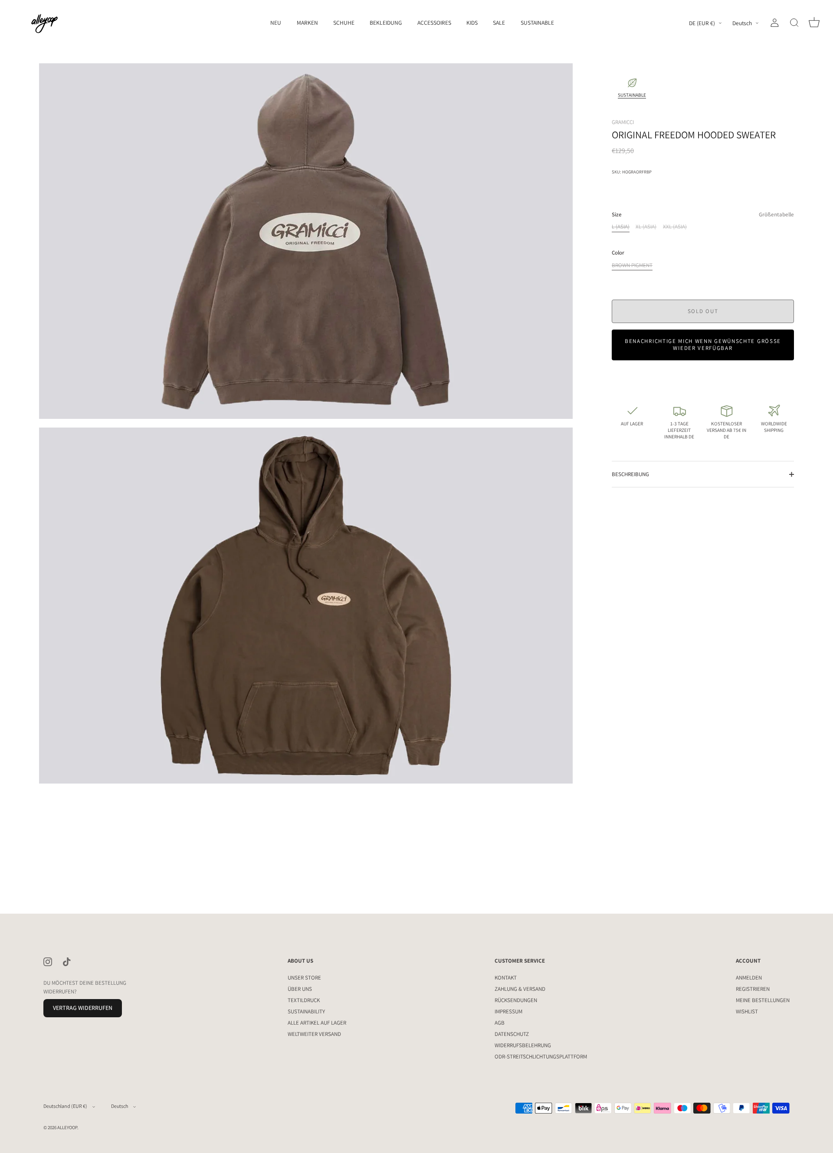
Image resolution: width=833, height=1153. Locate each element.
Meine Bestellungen (763, 1000)
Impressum (508, 1011)
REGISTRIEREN (753, 989)
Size (703, 214)
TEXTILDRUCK (304, 1000)
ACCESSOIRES (434, 22)
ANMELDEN (749, 977)
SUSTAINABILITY (306, 1011)
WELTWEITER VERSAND (314, 1034)
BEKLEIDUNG (386, 22)
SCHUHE (343, 22)
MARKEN (307, 22)
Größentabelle (776, 214)
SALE (499, 22)
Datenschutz (512, 1034)
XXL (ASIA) (675, 226)
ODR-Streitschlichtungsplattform (541, 1056)
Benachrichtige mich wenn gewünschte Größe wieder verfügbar (703, 344)
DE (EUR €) (702, 23)
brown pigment (632, 265)
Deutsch (742, 23)
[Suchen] (794, 23)
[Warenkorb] (813, 23)
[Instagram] (47, 961)
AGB (500, 1022)
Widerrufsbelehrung (523, 1045)
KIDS (472, 22)
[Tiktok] (66, 961)
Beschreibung (630, 474)
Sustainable (537, 22)
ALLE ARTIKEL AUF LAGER (317, 1022)
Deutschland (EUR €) (65, 1106)
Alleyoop (67, 1127)
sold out (703, 311)
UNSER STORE (304, 977)
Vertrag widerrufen (82, 1008)
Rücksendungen (516, 1000)
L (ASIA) (621, 226)
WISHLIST (747, 1011)
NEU (275, 22)
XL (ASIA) (646, 226)
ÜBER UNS (300, 989)
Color (618, 252)
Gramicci (623, 122)
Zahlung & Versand (520, 989)
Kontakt (506, 977)
